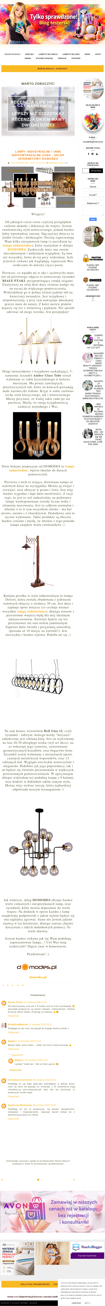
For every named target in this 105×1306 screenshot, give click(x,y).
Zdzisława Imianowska (20, 1080)
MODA (87, 54)
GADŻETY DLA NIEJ (71, 54)
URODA (28, 58)
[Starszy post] (74, 1180)
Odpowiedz (13, 1016)
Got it (87, 1303)
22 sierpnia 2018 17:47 (35, 1002)
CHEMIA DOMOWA (12, 54)
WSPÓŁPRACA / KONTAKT (53, 69)
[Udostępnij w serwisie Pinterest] (23, 986)
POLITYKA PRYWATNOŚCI (35, 1284)
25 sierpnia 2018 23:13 (44, 1080)
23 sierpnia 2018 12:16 (29, 1041)
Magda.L (12, 1041)
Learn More (76, 1303)
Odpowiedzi (17, 1055)
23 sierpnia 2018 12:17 (36, 1060)
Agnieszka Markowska (20, 1105)
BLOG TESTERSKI (22, 1303)
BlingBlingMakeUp (18, 1024)
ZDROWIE (62, 58)
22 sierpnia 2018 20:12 (40, 1024)
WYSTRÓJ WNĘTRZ (44, 58)
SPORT (98, 54)
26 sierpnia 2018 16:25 (44, 1105)
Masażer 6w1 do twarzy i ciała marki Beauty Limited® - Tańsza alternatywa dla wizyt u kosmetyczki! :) (93, 364)
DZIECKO (29, 54)
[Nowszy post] (2, 1180)
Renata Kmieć (15, 1002)
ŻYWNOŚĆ (76, 58)
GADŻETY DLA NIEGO (48, 54)
